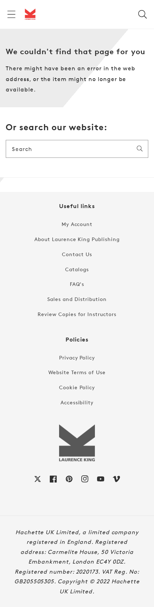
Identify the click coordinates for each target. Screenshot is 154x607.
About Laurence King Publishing (77, 239)
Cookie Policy (77, 387)
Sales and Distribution (76, 299)
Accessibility (77, 402)
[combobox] (77, 148)
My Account (77, 224)
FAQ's (77, 284)
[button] (11, 14)
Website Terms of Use (76, 372)
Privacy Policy (77, 357)
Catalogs (77, 269)
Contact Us (77, 254)
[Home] (30, 14)
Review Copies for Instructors (77, 314)
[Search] (139, 148)
